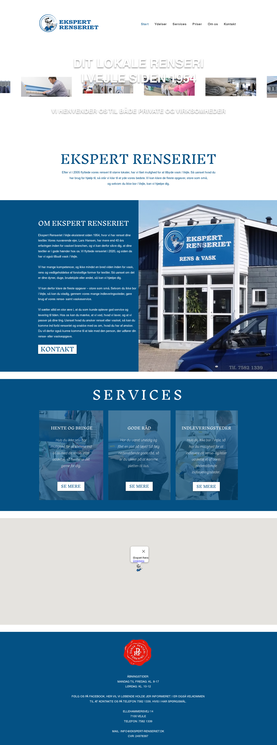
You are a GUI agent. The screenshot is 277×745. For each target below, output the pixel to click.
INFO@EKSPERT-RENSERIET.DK (142, 731)
